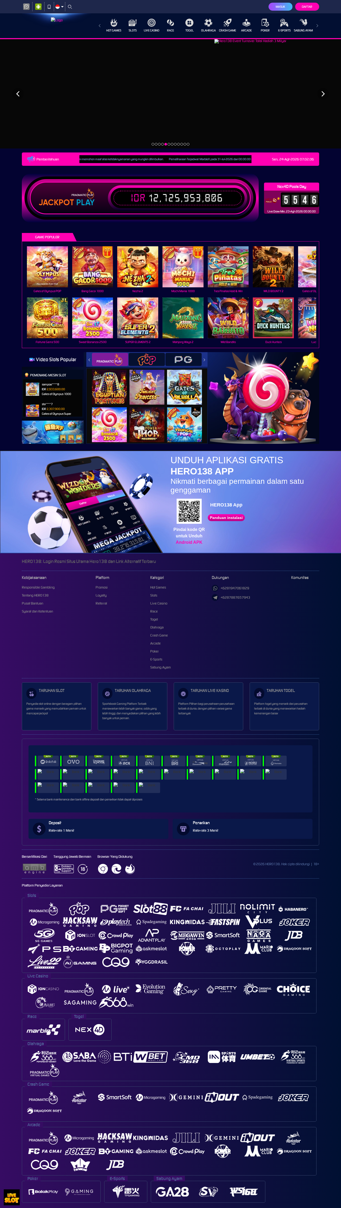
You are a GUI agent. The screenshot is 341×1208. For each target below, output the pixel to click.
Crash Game (227, 30)
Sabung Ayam (303, 30)
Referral (101, 603)
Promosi (102, 587)
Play (85, 203)
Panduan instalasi (226, 518)
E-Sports (284, 30)
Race (170, 30)
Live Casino (151, 30)
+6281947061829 (235, 588)
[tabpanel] (170, 93)
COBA (112, 381)
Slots (133, 30)
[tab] (110, 359)
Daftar (307, 7)
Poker (265, 30)
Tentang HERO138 (35, 595)
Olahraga (208, 30)
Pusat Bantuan (32, 603)
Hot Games (113, 30)
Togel (189, 30)
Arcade (246, 30)
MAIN (51, 266)
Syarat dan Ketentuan (37, 611)
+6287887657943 (235, 597)
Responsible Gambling (38, 587)
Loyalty (101, 595)
